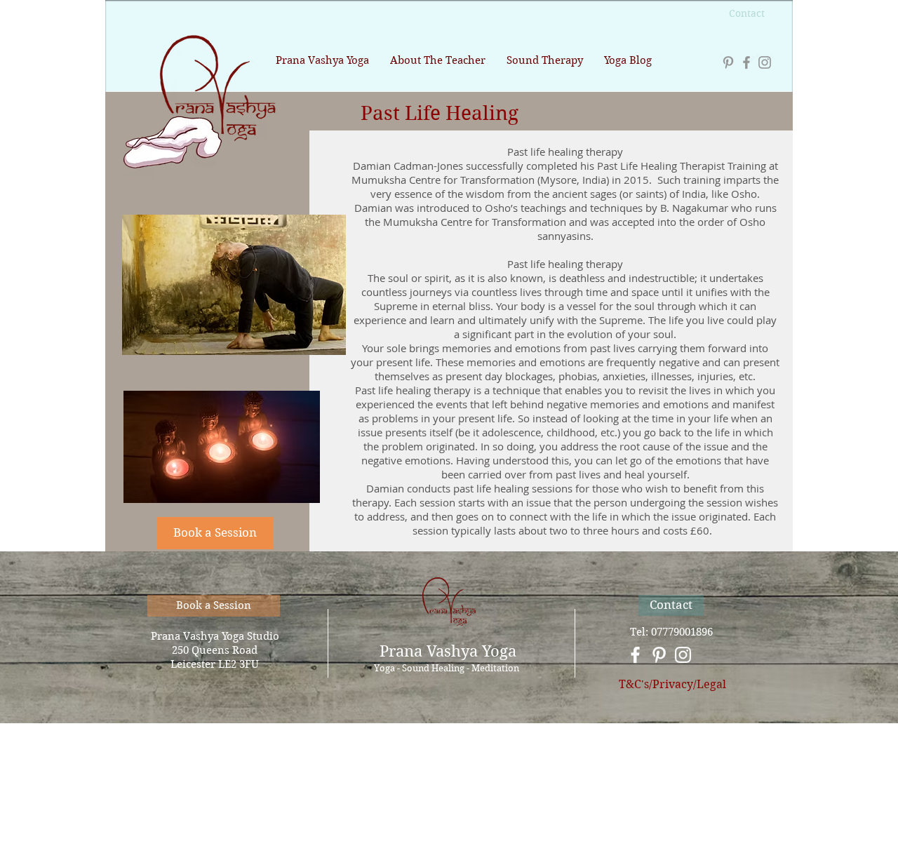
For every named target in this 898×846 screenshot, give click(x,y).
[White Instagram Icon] (683, 655)
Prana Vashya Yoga (448, 651)
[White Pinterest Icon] (659, 655)
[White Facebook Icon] (635, 655)
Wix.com (532, 794)
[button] (215, 533)
